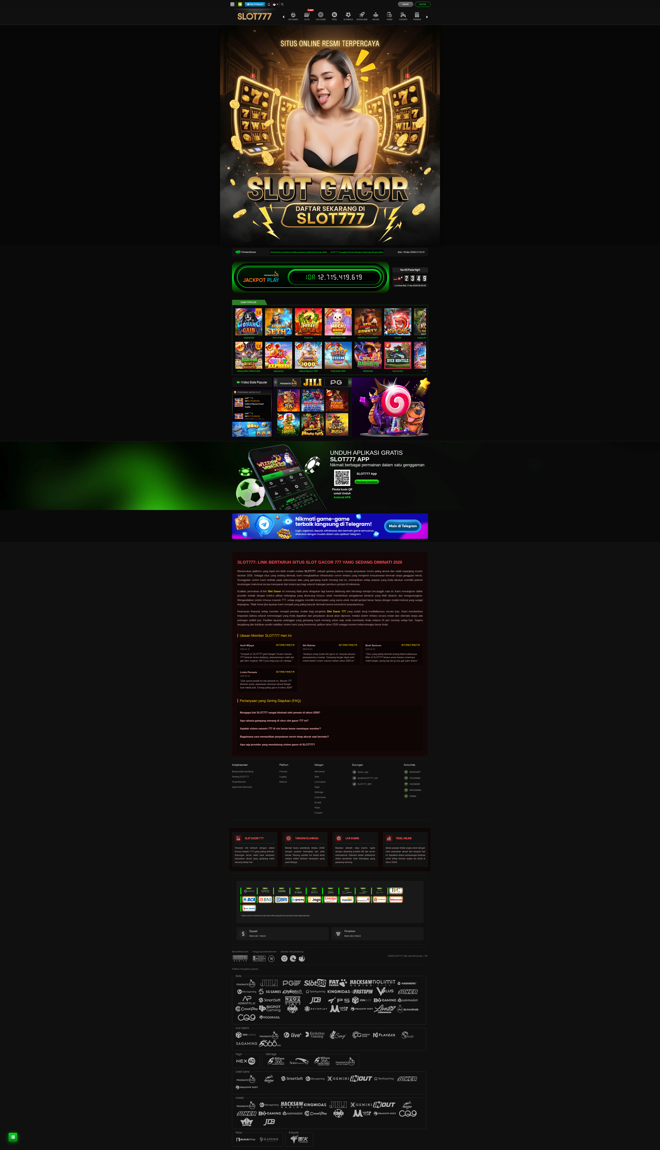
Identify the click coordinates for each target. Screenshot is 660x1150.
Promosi (417, 19)
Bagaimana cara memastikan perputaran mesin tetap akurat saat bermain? (284, 736)
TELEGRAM (415, 778)
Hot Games (293, 19)
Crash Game (361, 19)
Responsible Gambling (242, 771)
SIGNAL (413, 796)
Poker (389, 19)
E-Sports (403, 19)
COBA (290, 396)
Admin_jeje (363, 772)
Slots (307, 19)
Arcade (375, 19)
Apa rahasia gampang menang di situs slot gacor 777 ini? (274, 720)
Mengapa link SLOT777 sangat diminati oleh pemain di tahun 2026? (280, 712)
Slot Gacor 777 (336, 611)
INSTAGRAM (415, 790)
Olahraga (348, 19)
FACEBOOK (415, 784)
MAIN (251, 321)
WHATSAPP (415, 772)
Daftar (422, 4)
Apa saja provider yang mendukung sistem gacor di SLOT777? (277, 744)
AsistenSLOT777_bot (368, 778)
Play (273, 280)
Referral (283, 781)
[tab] (289, 382)
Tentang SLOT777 (240, 776)
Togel (334, 19)
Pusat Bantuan (239, 781)
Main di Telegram (256, 4)
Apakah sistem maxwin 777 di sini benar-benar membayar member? (280, 728)
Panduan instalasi (366, 481)
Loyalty (283, 776)
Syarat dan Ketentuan (242, 787)
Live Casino (321, 19)
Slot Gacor (274, 591)
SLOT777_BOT (365, 784)
